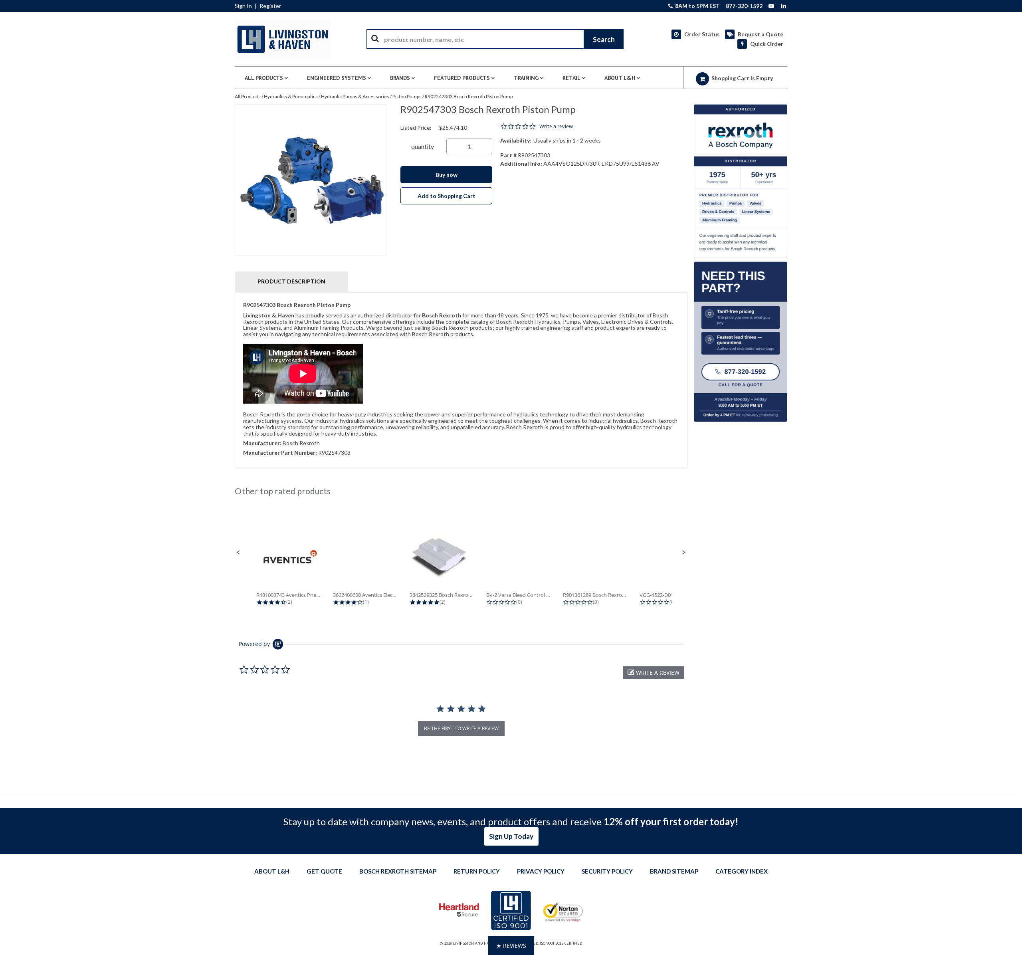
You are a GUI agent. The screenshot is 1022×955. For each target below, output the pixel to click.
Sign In (243, 6)
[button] (238, 552)
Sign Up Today (511, 836)
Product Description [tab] (291, 281)
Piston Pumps (407, 96)
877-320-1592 (744, 6)
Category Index (741, 871)
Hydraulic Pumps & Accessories (355, 96)
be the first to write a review (461, 728)
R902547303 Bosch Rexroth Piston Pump (469, 96)
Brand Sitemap (674, 871)
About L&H (271, 871)
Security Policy (607, 871)
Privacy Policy (540, 871)
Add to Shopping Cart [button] (446, 195)
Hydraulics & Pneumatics (291, 96)
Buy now (447, 174)
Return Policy (477, 871)
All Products (248, 96)
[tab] (461, 380)
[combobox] (495, 39)
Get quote (324, 871)
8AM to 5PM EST (697, 6)
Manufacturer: (262, 443)
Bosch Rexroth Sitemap (397, 871)
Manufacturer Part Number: (280, 452)
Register (270, 6)
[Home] (283, 39)
